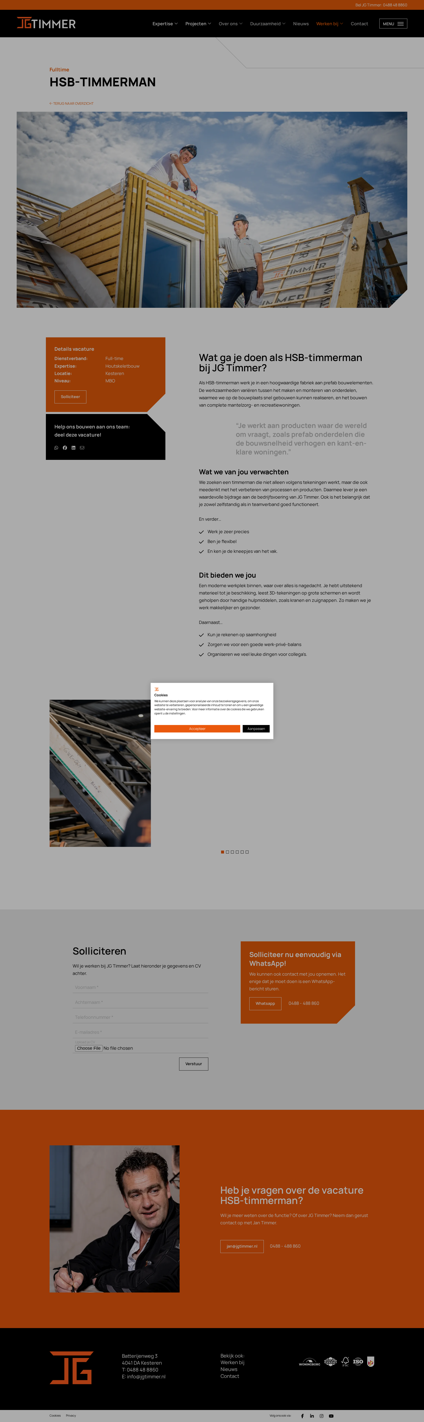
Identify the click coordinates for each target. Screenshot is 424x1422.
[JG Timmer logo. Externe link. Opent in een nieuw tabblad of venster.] (156, 689)
